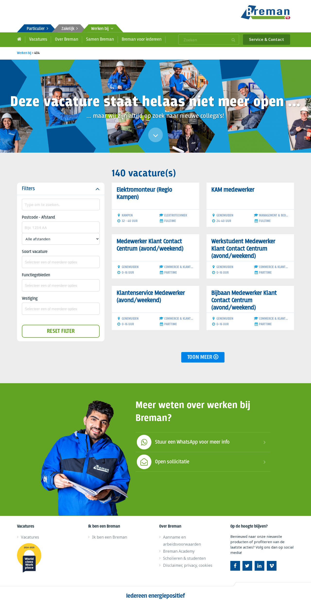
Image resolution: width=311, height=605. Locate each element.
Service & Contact (266, 39)
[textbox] (60, 262)
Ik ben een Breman (109, 537)
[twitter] (247, 566)
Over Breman (66, 39)
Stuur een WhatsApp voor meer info (192, 442)
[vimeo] (271, 566)
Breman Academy (179, 551)
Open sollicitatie (172, 461)
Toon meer (200, 357)
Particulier (37, 29)
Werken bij (101, 29)
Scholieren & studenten (184, 558)
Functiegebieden (36, 275)
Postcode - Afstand (38, 217)
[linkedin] (259, 566)
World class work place (31, 557)
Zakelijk (68, 29)
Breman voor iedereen (142, 39)
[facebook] (235, 566)
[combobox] (61, 262)
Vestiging (30, 298)
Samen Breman (100, 39)
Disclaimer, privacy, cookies (187, 565)
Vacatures (38, 39)
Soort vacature (34, 252)
